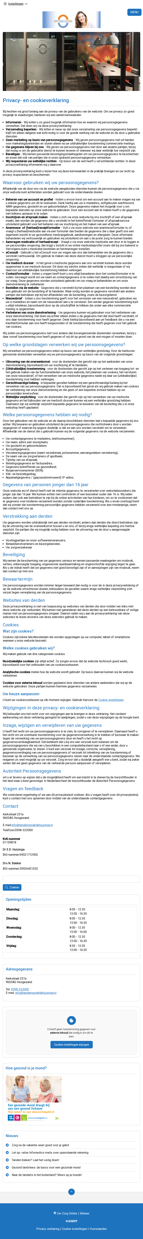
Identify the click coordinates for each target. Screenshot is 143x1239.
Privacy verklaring (47, 1229)
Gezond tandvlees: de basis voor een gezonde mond (46, 1167)
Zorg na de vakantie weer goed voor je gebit (40, 1145)
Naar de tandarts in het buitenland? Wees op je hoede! (47, 1175)
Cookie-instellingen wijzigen (71, 1044)
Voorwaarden (98, 1229)
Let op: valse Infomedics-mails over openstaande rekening (50, 1152)
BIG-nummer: (11, 854)
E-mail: (7, 825)
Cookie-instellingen (111, 700)
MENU (134, 12)
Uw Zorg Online (67, 1213)
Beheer (84, 1213)
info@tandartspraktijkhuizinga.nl (32, 825)
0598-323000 (20, 989)
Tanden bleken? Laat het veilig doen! (35, 1160)
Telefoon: (9, 830)
